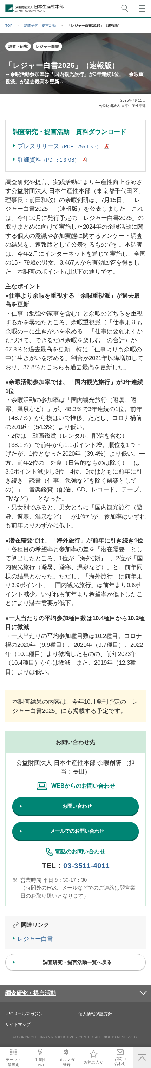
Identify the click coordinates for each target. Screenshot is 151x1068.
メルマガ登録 (66, 1061)
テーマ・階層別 (13, 1061)
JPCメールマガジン (24, 1013)
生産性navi (40, 1061)
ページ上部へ (142, 1057)
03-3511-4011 (86, 865)
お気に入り (93, 1062)
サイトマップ (18, 1024)
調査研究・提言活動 (30, 993)
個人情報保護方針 (95, 1013)
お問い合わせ (120, 1060)
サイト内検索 (124, 8)
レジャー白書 (35, 939)
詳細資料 (48, 159)
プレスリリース (59, 146)
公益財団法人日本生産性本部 (34, 8)
